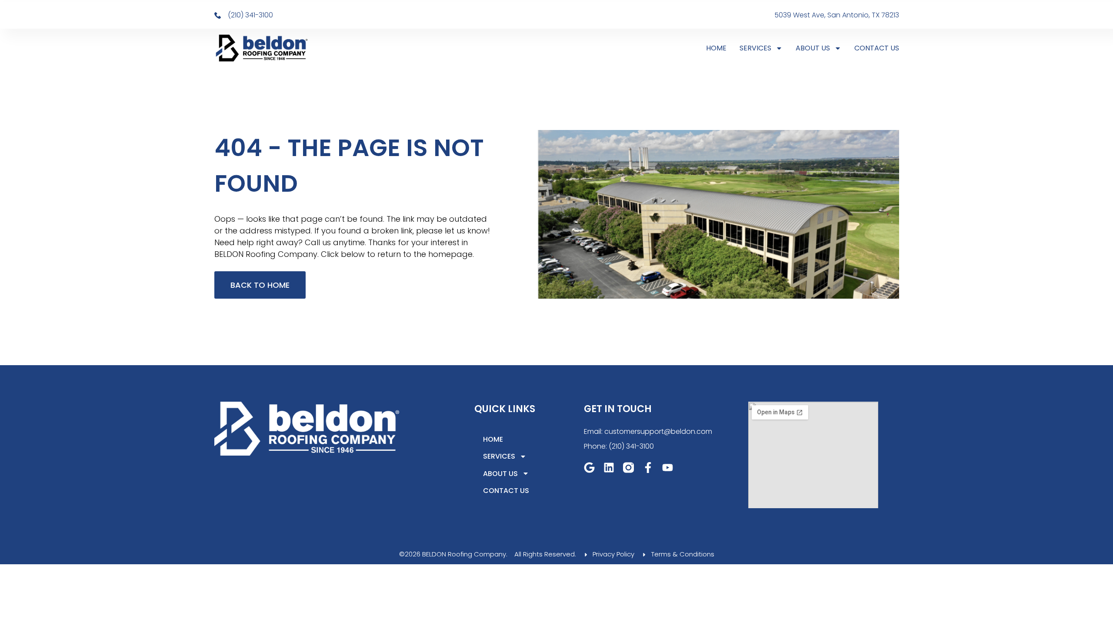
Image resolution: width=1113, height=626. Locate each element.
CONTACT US (876, 48)
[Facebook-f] (648, 467)
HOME (716, 48)
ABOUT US (813, 48)
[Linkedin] (608, 467)
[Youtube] (667, 467)
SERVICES (755, 48)
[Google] (589, 467)
